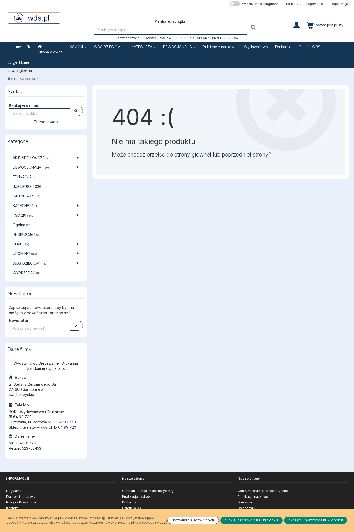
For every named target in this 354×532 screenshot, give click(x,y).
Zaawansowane (128, 38)
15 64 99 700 (20, 417)
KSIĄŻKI (77, 47)
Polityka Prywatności (22, 502)
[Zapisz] (76, 326)
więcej (161, 522)
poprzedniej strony (245, 154)
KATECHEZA (142, 47)
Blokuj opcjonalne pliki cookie (251, 520)
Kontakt (12, 508)
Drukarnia (129, 502)
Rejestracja (339, 4)
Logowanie (314, 4)
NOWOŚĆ (149, 38)
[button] (292, 4)
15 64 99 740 (64, 422)
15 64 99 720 (65, 427)
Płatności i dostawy (21, 497)
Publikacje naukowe (137, 497)
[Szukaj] (254, 27)
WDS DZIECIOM (108, 47)
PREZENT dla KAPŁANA (191, 38)
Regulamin (14, 491)
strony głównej (192, 154)
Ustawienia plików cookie (193, 520)
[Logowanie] (296, 24)
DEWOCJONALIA (178, 47)
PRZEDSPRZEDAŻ (225, 38)
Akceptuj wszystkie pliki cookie (315, 520)
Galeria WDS (131, 508)
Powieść (165, 38)
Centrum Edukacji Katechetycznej (147, 491)
